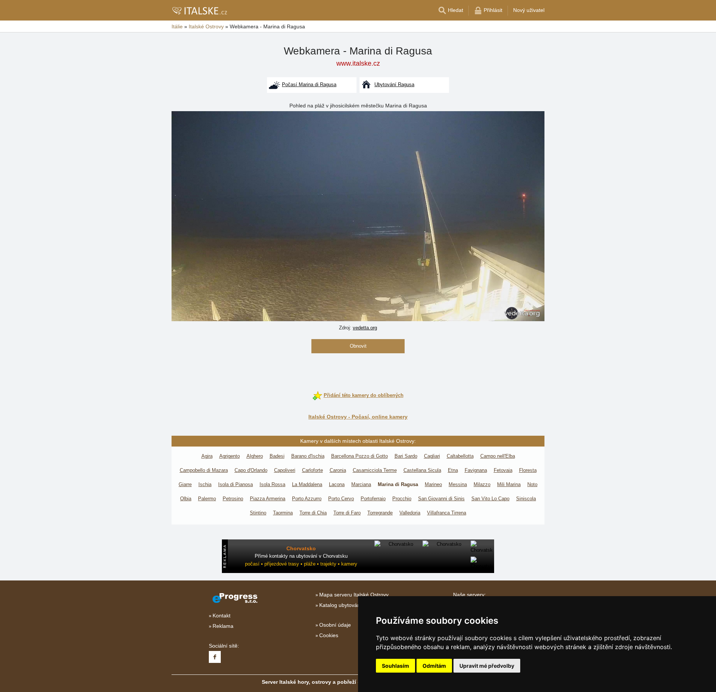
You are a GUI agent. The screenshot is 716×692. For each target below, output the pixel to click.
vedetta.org (365, 328)
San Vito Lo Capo (490, 498)
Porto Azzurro (306, 498)
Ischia (204, 484)
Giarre (185, 484)
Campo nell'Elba (497, 456)
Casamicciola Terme (375, 470)
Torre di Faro (347, 513)
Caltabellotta (460, 456)
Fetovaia (503, 470)
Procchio (401, 498)
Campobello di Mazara (204, 470)
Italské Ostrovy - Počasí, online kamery (358, 417)
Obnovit (358, 346)
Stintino (258, 513)
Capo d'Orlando (251, 470)
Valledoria (409, 513)
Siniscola (526, 498)
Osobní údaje (335, 625)
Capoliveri (284, 470)
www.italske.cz (358, 63)
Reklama (223, 626)
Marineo (433, 484)
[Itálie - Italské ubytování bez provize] (199, 10)
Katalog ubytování (340, 605)
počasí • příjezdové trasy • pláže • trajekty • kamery (301, 564)
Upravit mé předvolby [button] (486, 666)
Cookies (328, 635)
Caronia (338, 470)
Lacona (337, 484)
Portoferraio (373, 498)
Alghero (254, 456)
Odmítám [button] (434, 666)
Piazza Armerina (267, 498)
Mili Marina (509, 484)
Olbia (185, 498)
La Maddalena (307, 484)
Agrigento (229, 456)
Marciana (361, 484)
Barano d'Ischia (307, 456)
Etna (453, 470)
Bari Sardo (406, 456)
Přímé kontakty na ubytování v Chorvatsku (301, 556)
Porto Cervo (341, 498)
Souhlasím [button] (395, 666)
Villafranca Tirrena (446, 513)
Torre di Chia (313, 513)
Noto (532, 484)
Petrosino (233, 498)
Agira (207, 456)
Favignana (476, 470)
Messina (458, 484)
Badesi (277, 456)
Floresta (528, 470)
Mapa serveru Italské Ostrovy (354, 595)
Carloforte (312, 470)
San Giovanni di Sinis (441, 498)
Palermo (207, 498)
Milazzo (482, 484)
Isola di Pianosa (235, 484)
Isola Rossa (272, 484)
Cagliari (432, 456)
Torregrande (380, 513)
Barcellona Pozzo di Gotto (359, 456)
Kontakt (221, 616)
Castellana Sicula (422, 470)
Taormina (283, 513)
